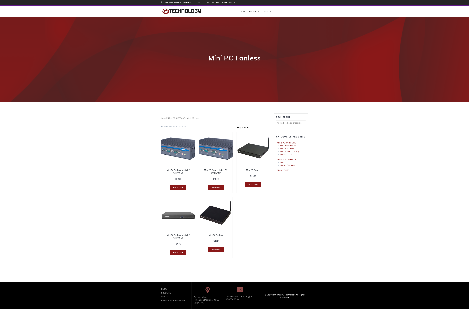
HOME (243, 11)
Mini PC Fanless (173, 170)
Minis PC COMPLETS (286, 159)
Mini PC (283, 162)
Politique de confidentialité (173, 300)
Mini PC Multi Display (289, 151)
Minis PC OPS (283, 170)
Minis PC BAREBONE (176, 118)
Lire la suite (178, 187)
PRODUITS (254, 11)
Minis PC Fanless (287, 165)
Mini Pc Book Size (288, 145)
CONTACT (269, 11)
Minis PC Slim (286, 154)
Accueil (164, 118)
